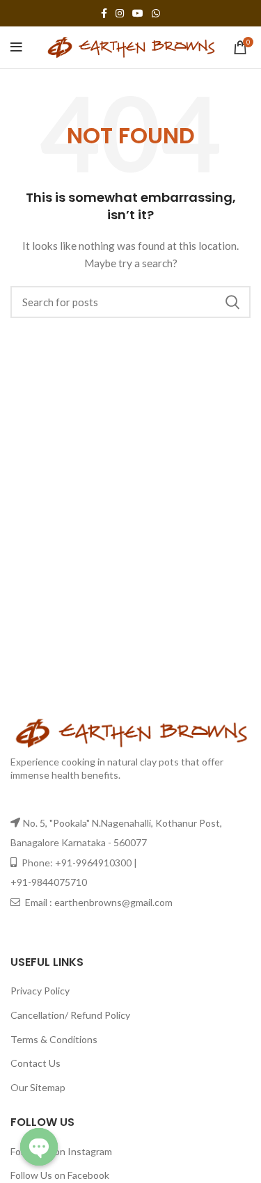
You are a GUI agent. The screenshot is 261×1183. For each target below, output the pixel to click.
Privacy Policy (40, 991)
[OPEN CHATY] (39, 1147)
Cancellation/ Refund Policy (70, 1015)
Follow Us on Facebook (59, 1175)
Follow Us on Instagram (61, 1151)
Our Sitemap (37, 1087)
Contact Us (35, 1063)
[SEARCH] (231, 302)
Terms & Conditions (53, 1039)
